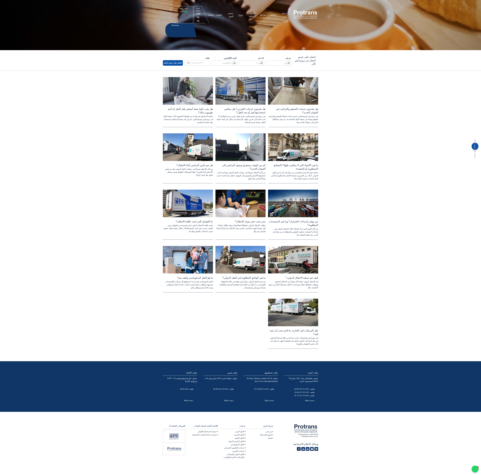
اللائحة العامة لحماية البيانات (206, 426)
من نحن (269, 432)
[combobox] (188, 63)
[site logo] (305, 14)
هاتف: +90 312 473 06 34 (304, 389)
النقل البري (239, 432)
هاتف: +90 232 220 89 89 (223, 389)
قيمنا (270, 438)
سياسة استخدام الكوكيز (207, 432)
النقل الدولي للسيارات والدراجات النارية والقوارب (233, 455)
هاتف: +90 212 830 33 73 (264, 389)
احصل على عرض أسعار (173, 63)
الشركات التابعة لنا (177, 426)
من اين (288, 58)
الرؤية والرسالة (266, 435)
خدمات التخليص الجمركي (234, 448)
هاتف (207, 58)
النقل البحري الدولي (236, 441)
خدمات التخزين (238, 451)
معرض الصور (230, 14)
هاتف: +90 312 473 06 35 (304, 392)
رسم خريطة (309, 400)
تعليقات (219, 15)
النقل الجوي (239, 438)
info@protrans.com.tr (309, 436)
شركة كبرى (284, 14)
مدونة (240, 15)
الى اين (261, 58)
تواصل (210, 15)
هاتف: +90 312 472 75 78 (304, 396)
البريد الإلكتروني (230, 58)
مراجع (262, 15)
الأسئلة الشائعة (252, 14)
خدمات (273, 15)
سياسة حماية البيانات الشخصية (204, 435)
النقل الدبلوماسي (237, 445)
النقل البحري (239, 435)
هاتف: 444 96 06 (186, 389)
